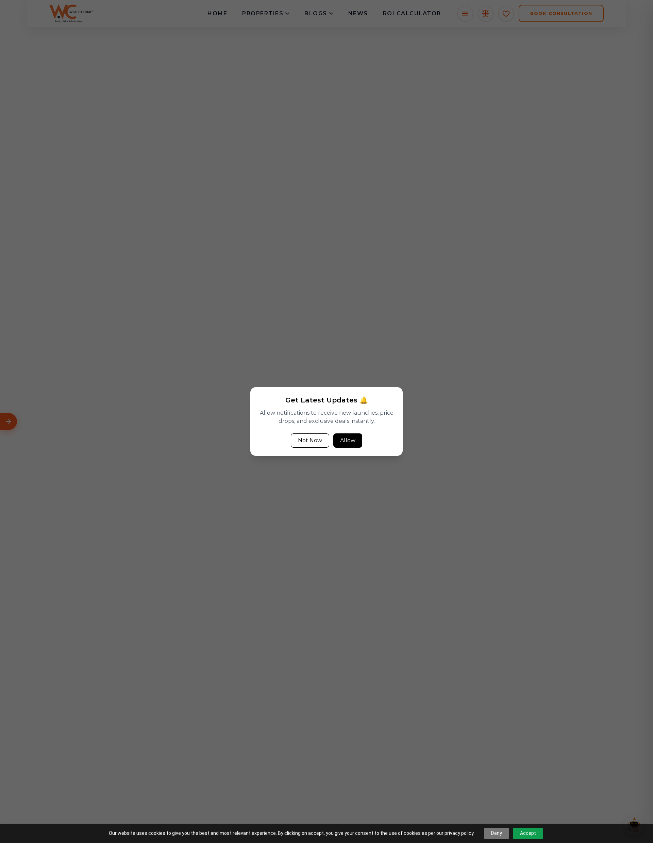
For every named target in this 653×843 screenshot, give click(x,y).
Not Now (310, 440)
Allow (347, 440)
